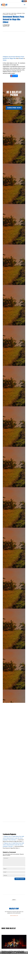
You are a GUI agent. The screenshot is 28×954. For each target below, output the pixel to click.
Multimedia (19, 13)
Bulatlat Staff (6, 25)
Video (15, 14)
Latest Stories (14, 13)
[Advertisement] (14, 770)
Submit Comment (20, 878)
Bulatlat (21, 58)
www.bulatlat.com (14, 915)
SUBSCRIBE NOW (14, 108)
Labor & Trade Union (7, 13)
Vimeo (4, 60)
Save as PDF (14, 75)
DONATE (24, 1)
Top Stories (11, 14)
